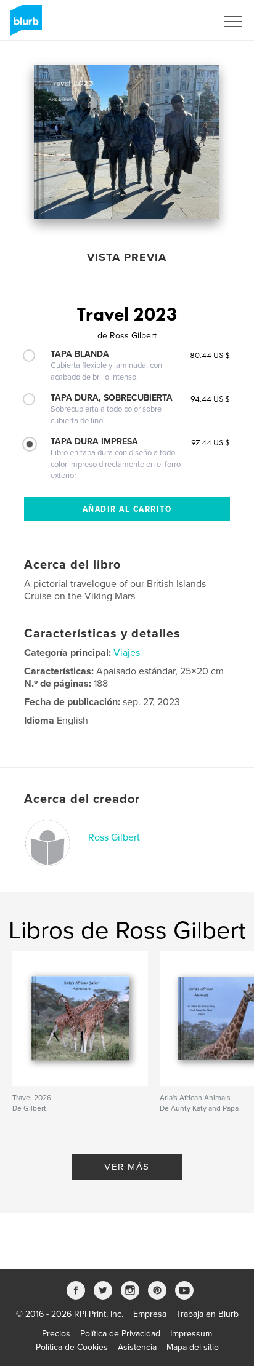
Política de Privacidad (120, 1333)
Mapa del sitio (192, 1347)
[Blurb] (23, 25)
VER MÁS (127, 1166)
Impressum (191, 1333)
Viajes (126, 653)
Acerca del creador (82, 799)
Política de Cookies (72, 1347)
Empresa (149, 1314)
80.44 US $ (210, 355)
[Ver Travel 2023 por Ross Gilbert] (126, 142)
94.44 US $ (210, 398)
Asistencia (137, 1347)
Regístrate (181, 21)
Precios (56, 1333)
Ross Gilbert (114, 837)
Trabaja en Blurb (207, 1314)
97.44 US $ (210, 442)
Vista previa (126, 257)
